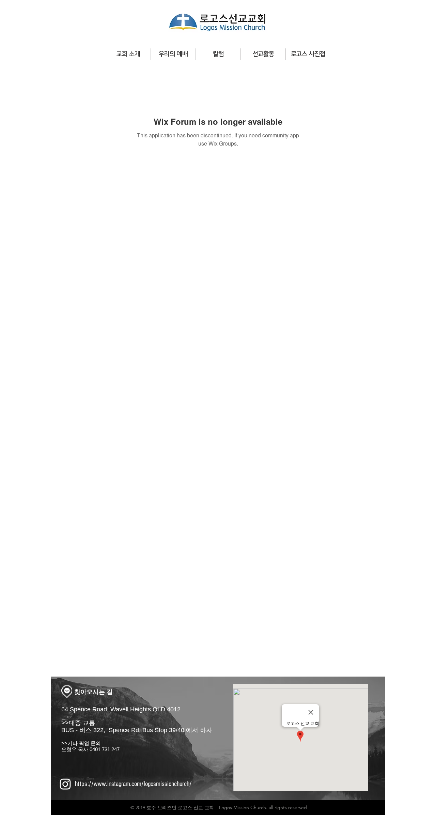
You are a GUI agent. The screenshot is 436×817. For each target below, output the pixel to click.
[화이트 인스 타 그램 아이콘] (65, 784)
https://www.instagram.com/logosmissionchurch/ (133, 784)
